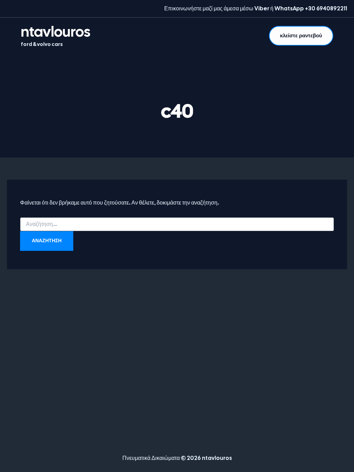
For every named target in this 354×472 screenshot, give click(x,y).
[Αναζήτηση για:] (177, 224)
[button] (301, 36)
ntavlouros (55, 31)
